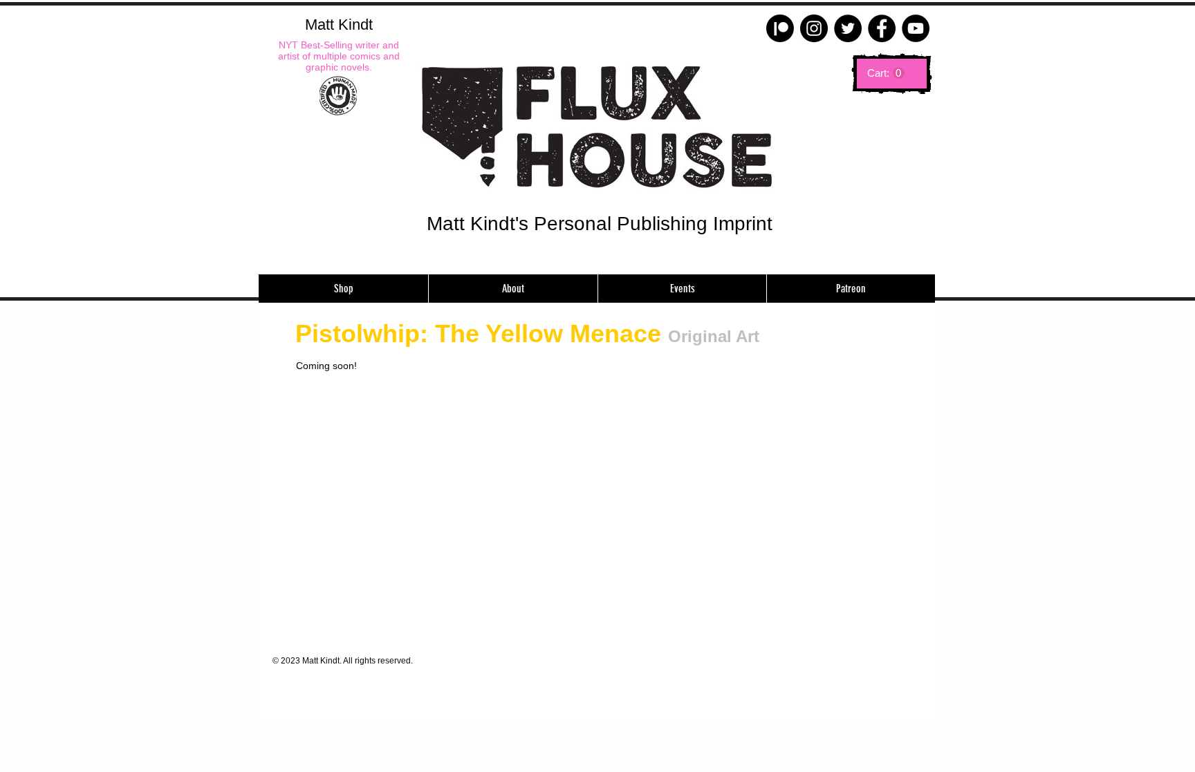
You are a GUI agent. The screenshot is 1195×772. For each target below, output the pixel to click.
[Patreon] (780, 28)
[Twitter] (848, 28)
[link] (886, 73)
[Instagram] (814, 28)
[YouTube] (915, 28)
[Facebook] (882, 28)
